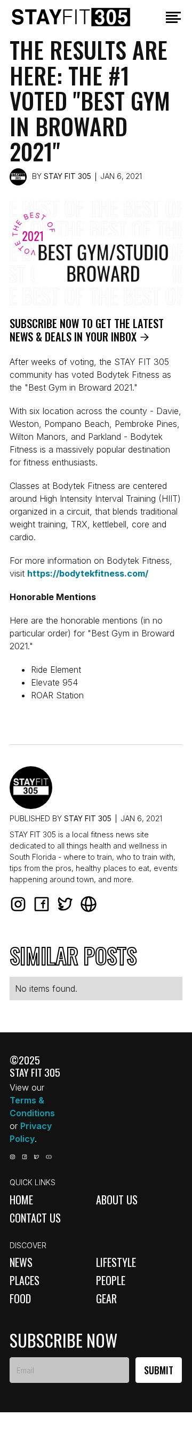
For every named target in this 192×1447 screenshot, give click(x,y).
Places (24, 1280)
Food (20, 1298)
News (21, 1262)
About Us (117, 1199)
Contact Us (35, 1217)
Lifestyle (116, 1262)
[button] (173, 17)
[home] (83, 17)
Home (21, 1199)
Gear (106, 1298)
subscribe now (63, 1340)
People (110, 1280)
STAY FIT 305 (67, 176)
